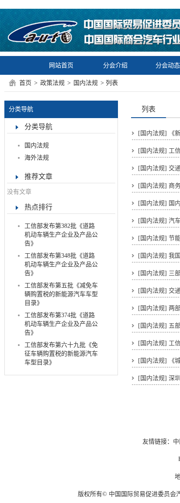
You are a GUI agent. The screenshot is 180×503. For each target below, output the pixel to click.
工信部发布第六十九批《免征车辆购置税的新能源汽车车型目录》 (61, 354)
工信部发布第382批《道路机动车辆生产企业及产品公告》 (61, 235)
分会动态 (168, 65)
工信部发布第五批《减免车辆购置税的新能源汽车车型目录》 (61, 294)
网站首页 (61, 65)
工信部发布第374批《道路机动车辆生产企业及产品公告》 (61, 324)
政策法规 (52, 83)
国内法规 (85, 83)
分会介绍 (115, 65)
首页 (25, 83)
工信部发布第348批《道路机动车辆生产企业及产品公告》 (61, 264)
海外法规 (36, 157)
